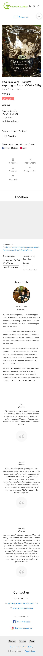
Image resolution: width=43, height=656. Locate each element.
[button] (10, 136)
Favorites (13, 171)
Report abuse (30, 651)
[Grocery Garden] (15, 5)
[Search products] (39, 16)
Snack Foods (16, 89)
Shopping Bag (30, 171)
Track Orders (30, 163)
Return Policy (28, 647)
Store (4, 89)
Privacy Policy (15, 647)
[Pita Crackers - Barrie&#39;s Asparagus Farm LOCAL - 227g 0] (21, 51)
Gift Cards (13, 179)
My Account (13, 163)
